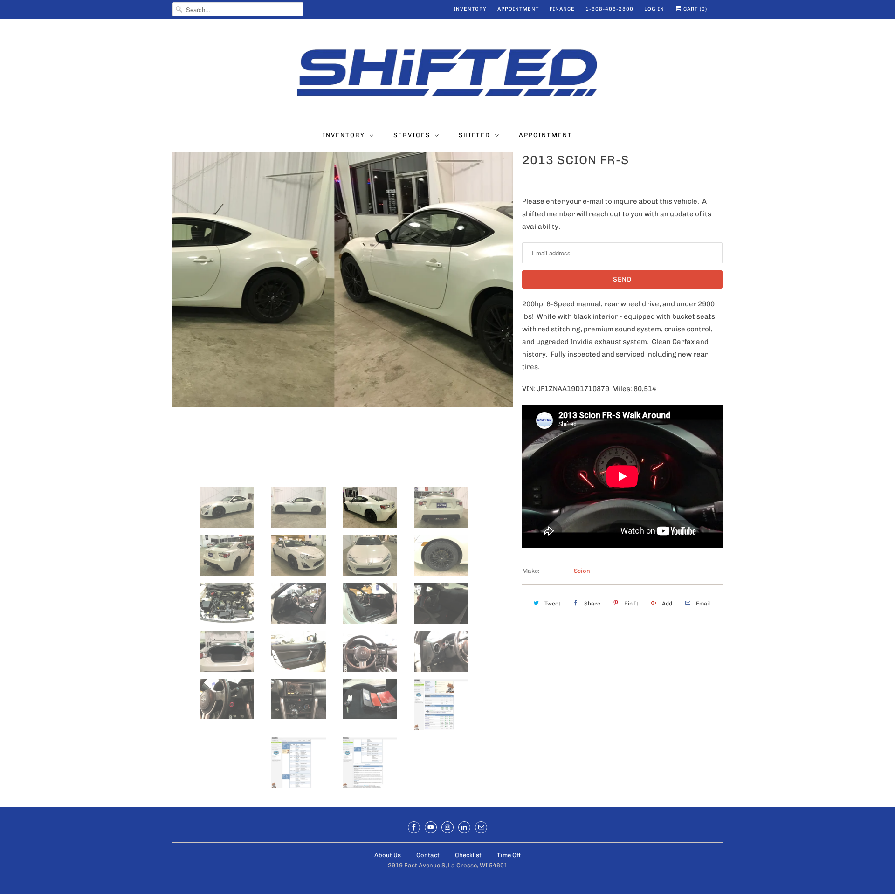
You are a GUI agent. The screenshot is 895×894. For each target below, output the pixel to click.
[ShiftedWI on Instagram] (447, 827)
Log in (654, 9)
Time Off (509, 855)
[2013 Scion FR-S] (342, 280)
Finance (562, 9)
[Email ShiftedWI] (481, 827)
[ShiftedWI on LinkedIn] (464, 827)
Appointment (518, 9)
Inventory (470, 9)
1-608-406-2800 (609, 9)
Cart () (694, 9)
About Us (387, 855)
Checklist (468, 855)
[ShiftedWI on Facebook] (414, 827)
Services (411, 134)
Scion (582, 570)
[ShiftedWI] (447, 73)
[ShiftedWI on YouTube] (431, 827)
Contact (428, 855)
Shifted (474, 134)
